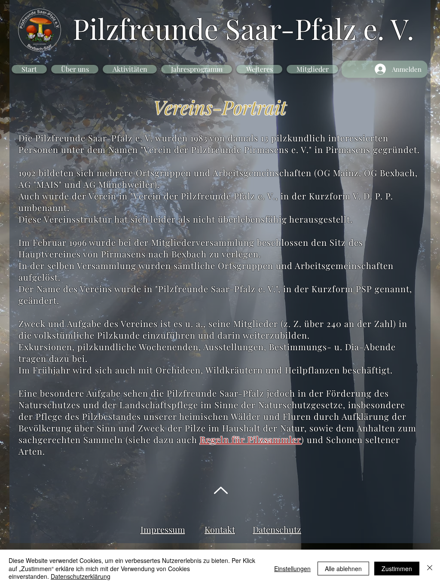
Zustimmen (397, 568)
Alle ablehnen (343, 568)
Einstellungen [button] (292, 568)
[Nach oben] (220, 490)
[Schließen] (430, 568)
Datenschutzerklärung (80, 576)
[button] (74, 69)
